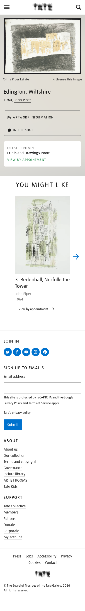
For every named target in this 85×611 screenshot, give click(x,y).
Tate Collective (15, 506)
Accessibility (46, 556)
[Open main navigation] (16, 7)
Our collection (14, 455)
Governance (13, 468)
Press (17, 556)
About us (11, 449)
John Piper (22, 100)
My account (13, 537)
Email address (14, 377)
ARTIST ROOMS (15, 480)
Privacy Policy (13, 403)
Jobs (29, 556)
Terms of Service (40, 403)
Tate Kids (10, 486)
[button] (78, 7)
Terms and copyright (20, 462)
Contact (51, 562)
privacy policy (21, 413)
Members (11, 512)
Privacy (66, 556)
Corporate (11, 531)
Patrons (9, 518)
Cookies (35, 562)
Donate (9, 525)
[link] (26, 79)
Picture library (14, 474)
